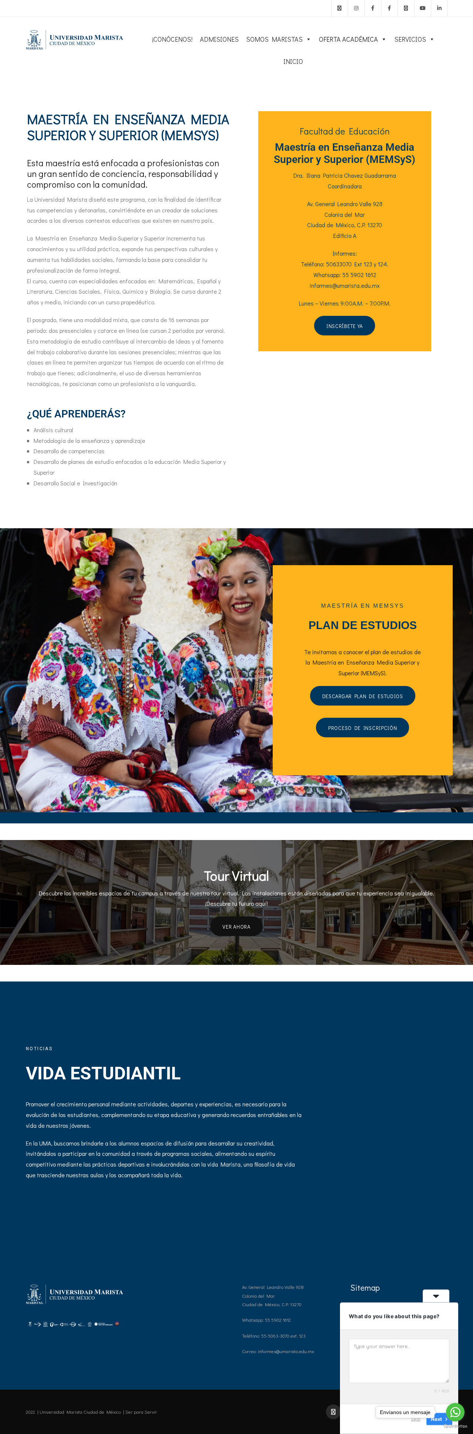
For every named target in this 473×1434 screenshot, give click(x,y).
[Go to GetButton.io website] (455, 1426)
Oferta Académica (348, 39)
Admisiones (219, 39)
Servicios (410, 39)
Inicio (293, 61)
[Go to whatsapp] (455, 1412)
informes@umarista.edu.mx (345, 285)
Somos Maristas (274, 39)
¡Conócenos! (172, 39)
